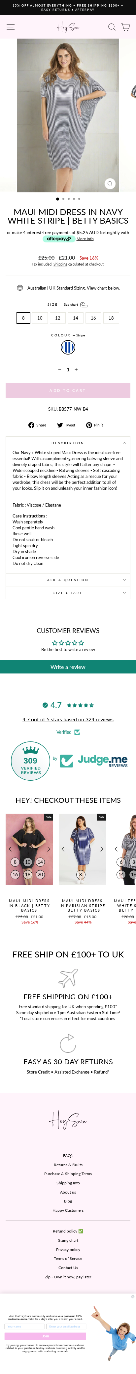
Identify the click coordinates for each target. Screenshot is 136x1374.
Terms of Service (68, 1258)
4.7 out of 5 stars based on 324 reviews (68, 719)
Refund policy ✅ (68, 1231)
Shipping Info (68, 1182)
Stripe (68, 347)
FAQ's (68, 1155)
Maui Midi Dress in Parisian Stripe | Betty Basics (82, 905)
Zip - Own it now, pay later (68, 1276)
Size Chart (68, 593)
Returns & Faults (68, 1164)
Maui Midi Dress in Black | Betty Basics (29, 905)
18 (111, 318)
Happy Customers (68, 1210)
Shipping (60, 264)
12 (57, 318)
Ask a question (68, 580)
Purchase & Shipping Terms (68, 1173)
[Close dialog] (133, 1296)
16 (93, 318)
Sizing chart (68, 1240)
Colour (68, 335)
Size (63, 304)
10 (40, 318)
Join (45, 1336)
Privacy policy (68, 1249)
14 (75, 318)
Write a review (68, 667)
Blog (68, 1201)
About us (68, 1192)
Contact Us (68, 1267)
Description (68, 443)
